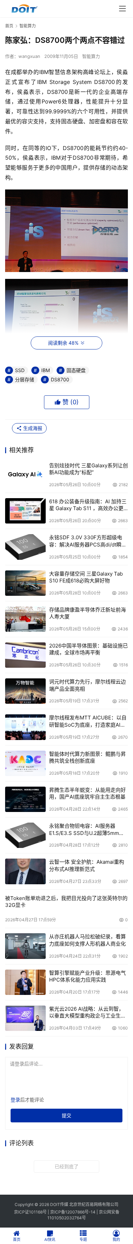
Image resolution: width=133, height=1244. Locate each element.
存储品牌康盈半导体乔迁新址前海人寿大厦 (87, 613)
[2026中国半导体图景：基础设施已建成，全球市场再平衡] (25, 655)
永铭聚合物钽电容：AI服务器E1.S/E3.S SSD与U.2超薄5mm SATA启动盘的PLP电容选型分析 (86, 830)
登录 (15, 1100)
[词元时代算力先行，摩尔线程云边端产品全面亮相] (25, 691)
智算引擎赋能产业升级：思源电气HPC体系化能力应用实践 (87, 976)
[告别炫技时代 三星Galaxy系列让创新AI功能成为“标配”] (25, 475)
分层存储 (24, 379)
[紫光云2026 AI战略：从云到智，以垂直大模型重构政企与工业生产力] (25, 1018)
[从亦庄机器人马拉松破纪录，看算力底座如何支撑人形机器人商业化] (25, 946)
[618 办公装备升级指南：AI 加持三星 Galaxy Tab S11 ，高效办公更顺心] (25, 511)
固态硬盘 (76, 370)
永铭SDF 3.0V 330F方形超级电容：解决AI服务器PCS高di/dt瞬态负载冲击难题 (88, 541)
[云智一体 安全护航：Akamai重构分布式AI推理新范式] (25, 871)
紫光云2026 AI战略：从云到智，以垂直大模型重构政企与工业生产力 (87, 1013)
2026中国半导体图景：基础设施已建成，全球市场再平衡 (88, 649)
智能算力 (91, 56)
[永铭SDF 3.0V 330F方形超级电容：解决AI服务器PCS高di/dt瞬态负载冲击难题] (25, 546)
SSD (20, 370)
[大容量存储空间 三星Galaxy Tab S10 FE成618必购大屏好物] (25, 583)
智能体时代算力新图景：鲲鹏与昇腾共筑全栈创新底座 (87, 757)
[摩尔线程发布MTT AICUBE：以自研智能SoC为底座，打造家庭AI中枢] (25, 727)
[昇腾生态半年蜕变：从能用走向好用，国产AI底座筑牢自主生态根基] (25, 799)
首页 (9, 25)
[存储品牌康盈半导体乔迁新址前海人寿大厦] (25, 619)
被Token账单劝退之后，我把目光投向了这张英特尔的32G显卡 (66, 901)
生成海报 (32, 428)
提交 (66, 1115)
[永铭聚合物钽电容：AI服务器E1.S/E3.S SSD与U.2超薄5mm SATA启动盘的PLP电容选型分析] (25, 835)
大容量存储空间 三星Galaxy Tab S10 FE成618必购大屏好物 (86, 577)
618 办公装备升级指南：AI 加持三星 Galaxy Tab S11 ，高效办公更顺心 (88, 505)
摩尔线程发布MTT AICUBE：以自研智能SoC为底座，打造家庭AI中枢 (88, 721)
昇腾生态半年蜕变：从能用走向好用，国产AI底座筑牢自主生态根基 (87, 793)
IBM (45, 370)
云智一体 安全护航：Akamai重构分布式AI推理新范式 (86, 865)
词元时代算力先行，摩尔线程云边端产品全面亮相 (87, 685)
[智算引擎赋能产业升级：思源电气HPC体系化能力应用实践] (25, 982)
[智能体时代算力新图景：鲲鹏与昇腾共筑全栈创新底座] (25, 763)
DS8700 (60, 379)
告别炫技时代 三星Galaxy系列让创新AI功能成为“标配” (88, 469)
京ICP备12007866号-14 (72, 1212)
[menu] (122, 8)
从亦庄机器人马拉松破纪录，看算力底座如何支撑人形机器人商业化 (87, 940)
